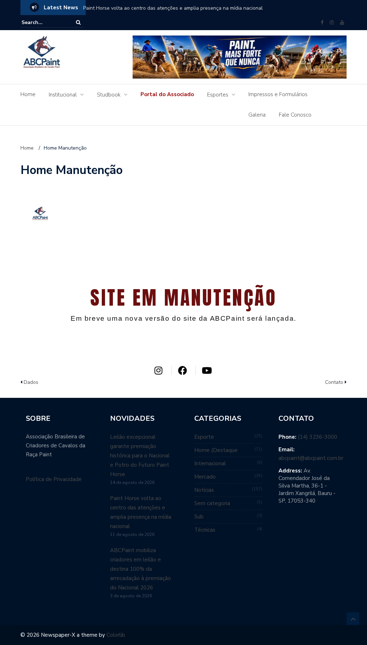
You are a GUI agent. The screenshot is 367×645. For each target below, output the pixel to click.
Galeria (257, 114)
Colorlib (115, 635)
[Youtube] (342, 22)
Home (27, 94)
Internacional (210, 463)
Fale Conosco (295, 114)
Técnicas (204, 529)
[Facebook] (322, 22)
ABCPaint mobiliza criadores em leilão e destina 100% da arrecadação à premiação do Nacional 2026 (140, 569)
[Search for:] (43, 22)
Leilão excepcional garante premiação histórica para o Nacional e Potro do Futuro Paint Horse (140, 455)
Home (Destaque (216, 450)
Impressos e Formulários (278, 94)
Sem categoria (212, 503)
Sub (199, 516)
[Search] (78, 22)
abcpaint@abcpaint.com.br (310, 458)
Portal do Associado (167, 94)
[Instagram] (331, 22)
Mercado (205, 476)
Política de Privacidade (54, 479)
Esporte (204, 437)
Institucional (63, 94)
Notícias (204, 490)
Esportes (217, 94)
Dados (31, 382)
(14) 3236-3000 (317, 437)
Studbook (108, 94)
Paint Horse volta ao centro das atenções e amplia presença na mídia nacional (173, 8)
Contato (334, 382)
